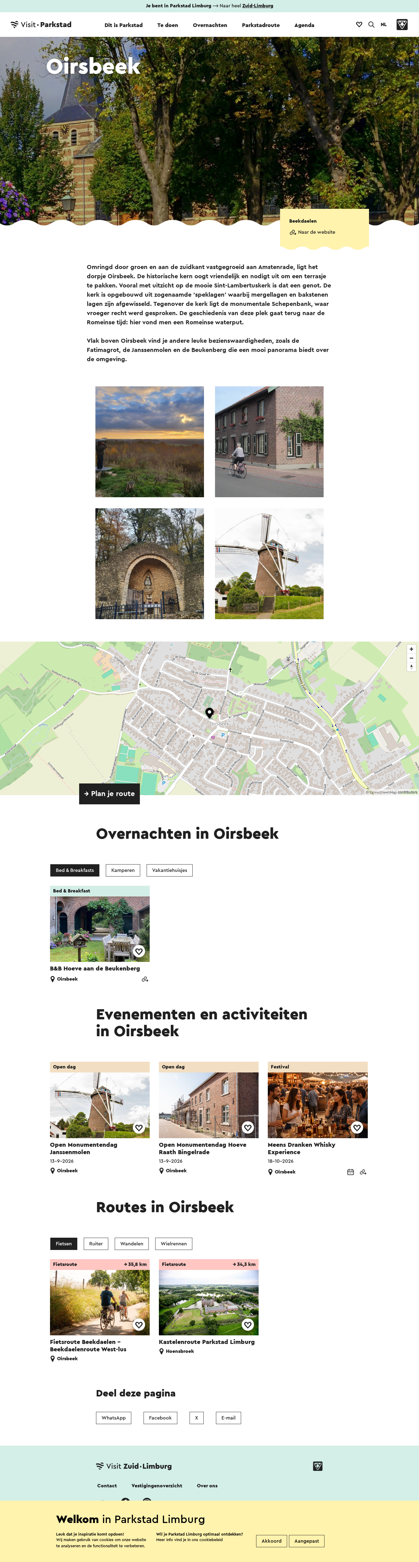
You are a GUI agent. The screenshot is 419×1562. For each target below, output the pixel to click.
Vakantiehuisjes (169, 870)
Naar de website (316, 232)
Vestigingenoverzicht (157, 1485)
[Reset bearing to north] (411, 666)
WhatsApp (114, 1418)
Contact (107, 1485)
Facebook (160, 1418)
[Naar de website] (145, 980)
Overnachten (210, 25)
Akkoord (272, 1541)
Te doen (167, 25)
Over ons (207, 1485)
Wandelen (131, 1243)
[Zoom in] (411, 649)
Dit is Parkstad (124, 25)
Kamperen (123, 870)
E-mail (228, 1418)
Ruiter (96, 1243)
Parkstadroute (261, 25)
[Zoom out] (411, 658)
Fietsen (64, 1243)
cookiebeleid (211, 1540)
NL (384, 24)
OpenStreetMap (383, 792)
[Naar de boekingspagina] (351, 1173)
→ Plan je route (109, 794)
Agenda (304, 25)
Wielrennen (174, 1243)
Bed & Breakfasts (75, 870)
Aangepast (306, 1541)
